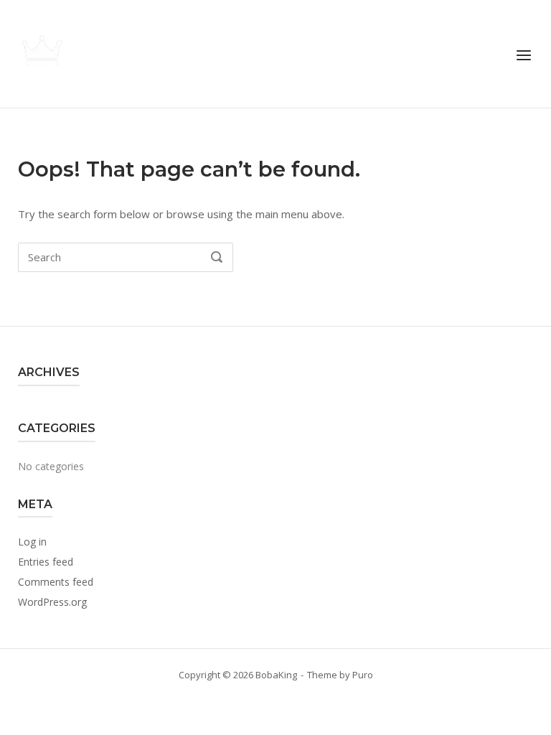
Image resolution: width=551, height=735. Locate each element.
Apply (275, 281)
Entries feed (45, 561)
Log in (32, 541)
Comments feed (55, 582)
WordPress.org (52, 602)
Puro (362, 674)
